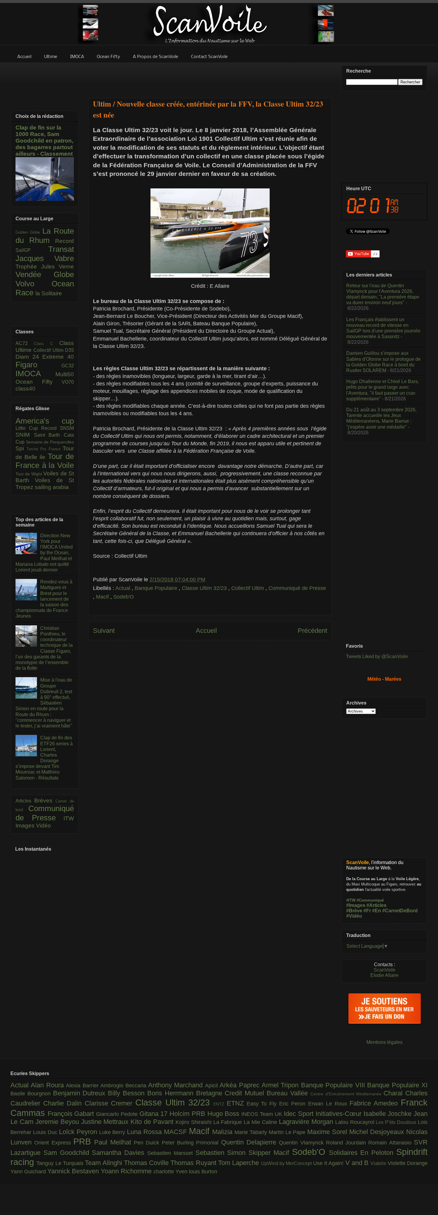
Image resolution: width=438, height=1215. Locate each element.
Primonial (208, 1143)
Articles (24, 800)
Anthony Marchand (176, 1085)
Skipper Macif (270, 1152)
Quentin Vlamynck (302, 1143)
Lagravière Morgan (307, 1121)
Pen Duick (148, 1143)
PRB (83, 1141)
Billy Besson (127, 1093)
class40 (25, 388)
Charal (394, 1093)
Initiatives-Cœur (340, 1113)
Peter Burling (179, 1143)
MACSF (176, 1132)
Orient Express (53, 1143)
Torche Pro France (45, 449)
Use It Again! (329, 1163)
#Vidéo (354, 916)
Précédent (312, 630)
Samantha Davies (119, 1152)
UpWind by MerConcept (287, 1163)
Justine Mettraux (106, 1121)
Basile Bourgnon (31, 1094)
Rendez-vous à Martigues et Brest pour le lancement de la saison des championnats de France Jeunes (43, 599)
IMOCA (35, 373)
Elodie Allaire (384, 975)
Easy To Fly (263, 1104)
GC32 (67, 365)
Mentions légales (384, 1042)
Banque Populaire (157, 588)
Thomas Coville (147, 1162)
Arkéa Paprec (241, 1085)
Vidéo (43, 825)
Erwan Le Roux (329, 1104)
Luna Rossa (145, 1132)
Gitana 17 (154, 1113)
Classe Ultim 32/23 (205, 588)
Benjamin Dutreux (80, 1093)
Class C (46, 343)
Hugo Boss (224, 1113)
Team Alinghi (104, 1162)
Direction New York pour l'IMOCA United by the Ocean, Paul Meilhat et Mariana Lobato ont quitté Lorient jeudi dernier (44, 552)
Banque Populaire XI (397, 1085)
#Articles (376, 905)
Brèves (45, 800)
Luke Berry (113, 1132)
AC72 (24, 343)
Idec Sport (299, 1113)
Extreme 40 (58, 357)
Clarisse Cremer (110, 1103)
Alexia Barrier (83, 1085)
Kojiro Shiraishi (194, 1122)
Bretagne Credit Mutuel (231, 1093)
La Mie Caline (261, 1122)
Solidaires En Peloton (362, 1152)
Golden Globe (28, 232)
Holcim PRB (188, 1113)
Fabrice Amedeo (375, 1103)
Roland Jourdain (347, 1143)
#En (376, 910)
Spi (21, 448)
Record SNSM (57, 428)
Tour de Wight (29, 473)
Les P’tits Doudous (397, 1122)
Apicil (212, 1085)
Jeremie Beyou (58, 1121)
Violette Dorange (408, 1163)
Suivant (104, 630)
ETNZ (237, 1103)
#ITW (350, 900)
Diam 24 (28, 357)
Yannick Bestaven (74, 1171)
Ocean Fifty (38, 382)
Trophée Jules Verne (44, 266)
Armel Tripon (281, 1085)
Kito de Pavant (153, 1121)
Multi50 (64, 374)
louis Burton (203, 1172)
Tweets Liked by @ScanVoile (377, 656)
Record (64, 241)
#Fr (367, 910)
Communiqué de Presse (297, 588)
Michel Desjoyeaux (377, 1132)
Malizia (223, 1132)
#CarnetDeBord (400, 910)
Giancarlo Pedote (117, 1114)
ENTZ (220, 1104)
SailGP (31, 250)
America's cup (44, 421)
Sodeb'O (123, 597)
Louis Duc (46, 1132)
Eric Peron (293, 1104)
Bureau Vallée (288, 1093)
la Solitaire (48, 293)
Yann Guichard (28, 1172)
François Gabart (72, 1113)
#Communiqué (370, 900)
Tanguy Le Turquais (60, 1163)
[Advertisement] (210, 76)
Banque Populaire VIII (334, 1085)
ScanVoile (384, 969)
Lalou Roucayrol (355, 1122)
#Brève (354, 910)
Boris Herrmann (171, 1093)
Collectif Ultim (248, 588)
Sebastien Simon (222, 1152)
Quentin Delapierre (250, 1142)
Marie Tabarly (251, 1132)
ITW (68, 818)
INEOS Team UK (262, 1114)
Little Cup (28, 428)
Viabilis (378, 1163)
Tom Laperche (239, 1162)
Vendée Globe (44, 274)
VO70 (68, 382)
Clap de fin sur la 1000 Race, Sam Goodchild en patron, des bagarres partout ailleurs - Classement (44, 140)
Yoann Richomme (127, 1171)
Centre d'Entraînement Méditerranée (346, 1093)
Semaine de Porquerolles (50, 442)
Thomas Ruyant (194, 1162)
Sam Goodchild (68, 1152)
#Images (355, 905)
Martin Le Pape (288, 1132)
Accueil (206, 630)
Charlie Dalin (64, 1103)
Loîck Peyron (79, 1132)
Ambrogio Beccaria (124, 1085)
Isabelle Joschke (389, 1113)
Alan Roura (48, 1085)
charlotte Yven (171, 1172)
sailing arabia (52, 487)
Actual (123, 588)
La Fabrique (228, 1122)
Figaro (38, 364)
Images (25, 825)
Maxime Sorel (328, 1132)
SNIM (24, 435)
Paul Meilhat (114, 1142)
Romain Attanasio (391, 1143)
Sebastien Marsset (171, 1153)
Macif (103, 597)
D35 (69, 350)
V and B (358, 1162)
